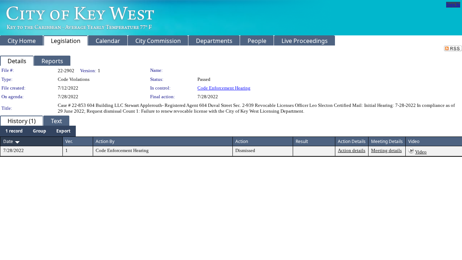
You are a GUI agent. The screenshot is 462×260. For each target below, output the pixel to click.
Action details (351, 150)
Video (421, 152)
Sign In (453, 4)
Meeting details (386, 150)
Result (302, 141)
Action (241, 141)
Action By (105, 141)
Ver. (69, 141)
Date (8, 141)
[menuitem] (14, 131)
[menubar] (38, 131)
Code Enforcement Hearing (223, 88)
